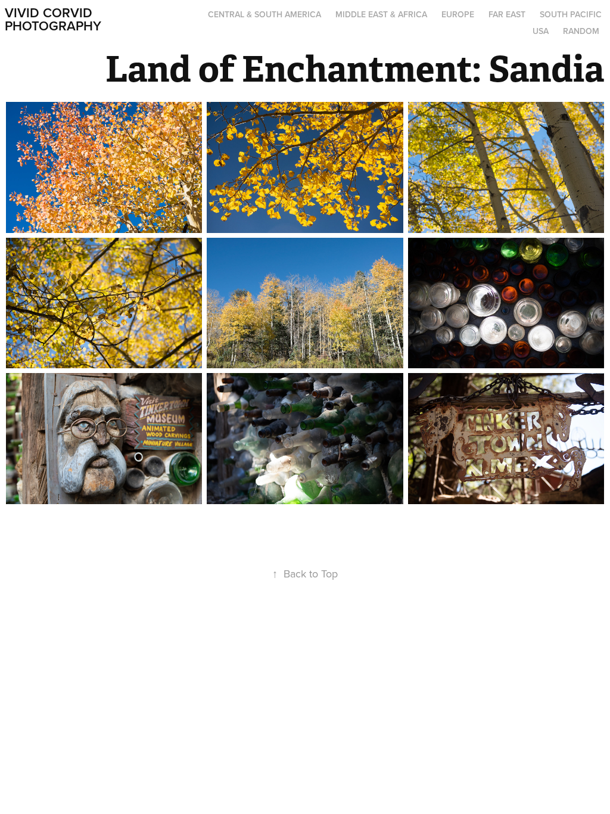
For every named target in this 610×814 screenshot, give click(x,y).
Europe (457, 14)
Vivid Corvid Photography (53, 19)
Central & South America (264, 14)
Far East (506, 14)
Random (581, 31)
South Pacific (571, 14)
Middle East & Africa (381, 14)
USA (541, 31)
